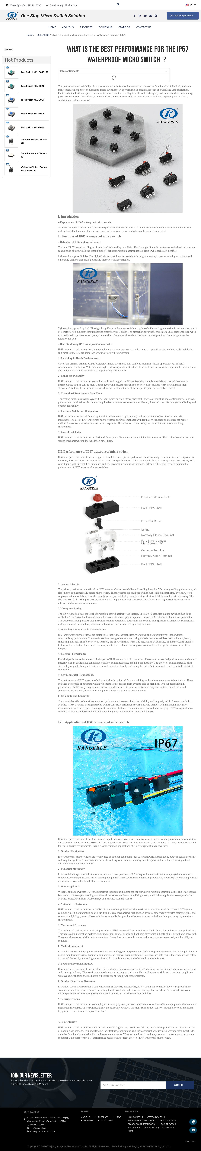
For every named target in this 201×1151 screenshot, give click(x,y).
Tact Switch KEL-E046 (32, 127)
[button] (167, 71)
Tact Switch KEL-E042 (32, 86)
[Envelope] (149, 15)
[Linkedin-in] (138, 15)
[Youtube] (143, 15)
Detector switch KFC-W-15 (34, 155)
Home (30, 35)
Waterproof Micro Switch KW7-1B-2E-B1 (34, 169)
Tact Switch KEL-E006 (33, 100)
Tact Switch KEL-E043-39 (34, 72)
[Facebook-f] (133, 15)
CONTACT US (143, 27)
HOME (52, 27)
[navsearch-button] (116, 5)
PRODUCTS (86, 27)
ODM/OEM (124, 27)
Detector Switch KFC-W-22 (34, 141)
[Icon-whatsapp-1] (154, 15)
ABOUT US (68, 27)
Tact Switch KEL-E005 (33, 113)
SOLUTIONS (105, 27)
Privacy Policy (190, 1141)
